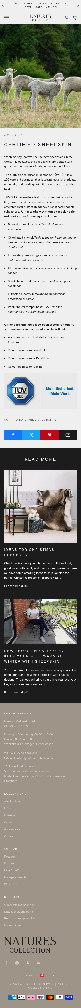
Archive (9, 836)
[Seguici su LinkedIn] (39, 963)
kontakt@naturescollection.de (33, 758)
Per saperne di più (16, 585)
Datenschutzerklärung (18, 911)
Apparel (9, 822)
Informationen (13, 925)
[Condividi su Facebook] (13, 434)
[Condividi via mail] (68, 434)
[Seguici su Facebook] (6, 963)
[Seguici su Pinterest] (28, 963)
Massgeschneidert (16, 877)
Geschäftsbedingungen (19, 904)
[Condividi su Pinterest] (50, 434)
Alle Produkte (13, 801)
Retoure (9, 856)
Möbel (8, 808)
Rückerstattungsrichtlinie (20, 918)
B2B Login (11, 884)
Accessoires (12, 829)
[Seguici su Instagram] (17, 963)
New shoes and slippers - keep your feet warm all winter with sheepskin (35, 656)
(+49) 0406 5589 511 (23, 753)
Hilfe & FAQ (11, 870)
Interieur (9, 815)
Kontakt (9, 863)
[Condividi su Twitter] (31, 434)
